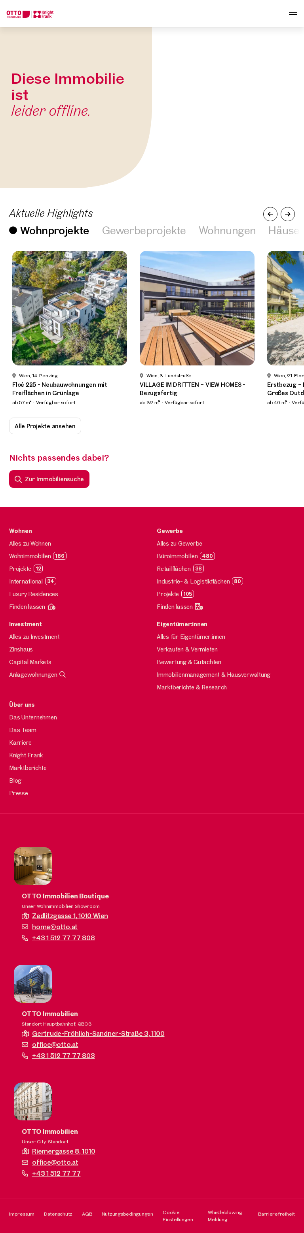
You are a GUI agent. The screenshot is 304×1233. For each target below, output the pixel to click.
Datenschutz (58, 1213)
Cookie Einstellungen (178, 1215)
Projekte (20, 568)
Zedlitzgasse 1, (70, 915)
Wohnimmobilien (30, 556)
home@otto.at (55, 926)
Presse (18, 793)
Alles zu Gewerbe (179, 543)
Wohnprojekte (54, 230)
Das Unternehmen (33, 717)
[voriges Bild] (270, 214)
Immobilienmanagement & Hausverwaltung (213, 674)
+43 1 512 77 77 (56, 1173)
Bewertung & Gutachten (189, 662)
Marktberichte (28, 768)
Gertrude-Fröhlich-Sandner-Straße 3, (98, 1033)
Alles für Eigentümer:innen (191, 636)
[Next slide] (287, 328)
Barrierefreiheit (276, 1213)
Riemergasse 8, (63, 1151)
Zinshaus (21, 649)
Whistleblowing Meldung (225, 1215)
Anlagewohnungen (33, 674)
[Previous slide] (16, 328)
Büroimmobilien (177, 556)
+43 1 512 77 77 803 (63, 1055)
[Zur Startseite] (30, 13)
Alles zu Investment (34, 636)
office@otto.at (55, 1044)
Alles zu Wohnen (30, 543)
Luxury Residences (33, 594)
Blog (15, 780)
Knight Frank (26, 755)
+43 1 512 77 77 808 (63, 937)
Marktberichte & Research (192, 687)
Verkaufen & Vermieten (187, 649)
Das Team (22, 730)
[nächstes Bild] (288, 214)
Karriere (20, 742)
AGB (87, 1213)
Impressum (21, 1213)
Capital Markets (30, 662)
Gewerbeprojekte (144, 230)
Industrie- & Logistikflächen (193, 581)
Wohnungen (227, 230)
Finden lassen (27, 606)
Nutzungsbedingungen (127, 1213)
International (26, 581)
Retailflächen (174, 568)
